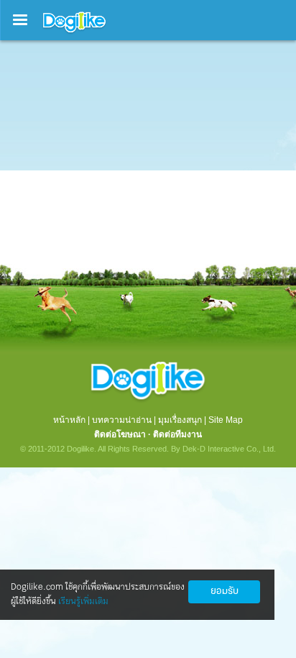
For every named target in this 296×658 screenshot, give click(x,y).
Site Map (225, 420)
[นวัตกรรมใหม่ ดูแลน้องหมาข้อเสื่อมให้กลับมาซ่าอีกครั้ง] (148, 214)
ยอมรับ (225, 591)
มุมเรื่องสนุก (180, 420)
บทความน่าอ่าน (122, 420)
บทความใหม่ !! (69, 93)
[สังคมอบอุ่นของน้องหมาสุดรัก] (74, 33)
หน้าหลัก (69, 420)
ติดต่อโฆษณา (120, 434)
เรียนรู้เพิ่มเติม (83, 601)
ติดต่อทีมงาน (177, 434)
